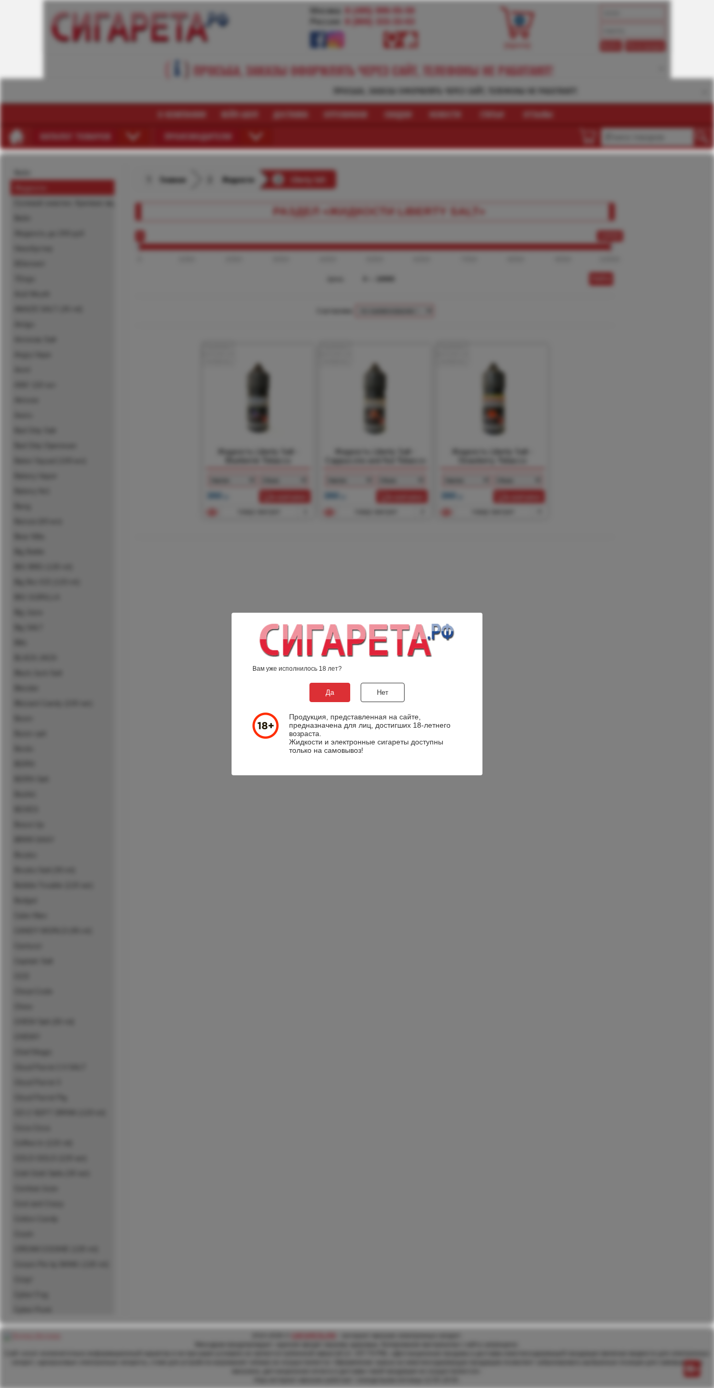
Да (330, 692)
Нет (382, 692)
